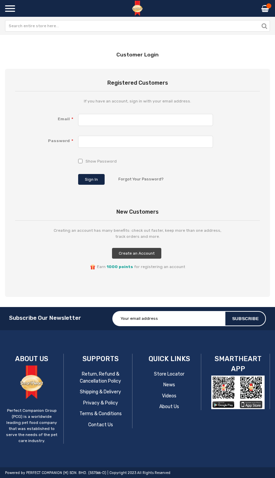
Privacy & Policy (100, 403)
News (169, 385)
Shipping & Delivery (100, 392)
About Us (169, 406)
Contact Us (100, 425)
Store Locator (169, 374)
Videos (169, 396)
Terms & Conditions (100, 414)
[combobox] (137, 26)
